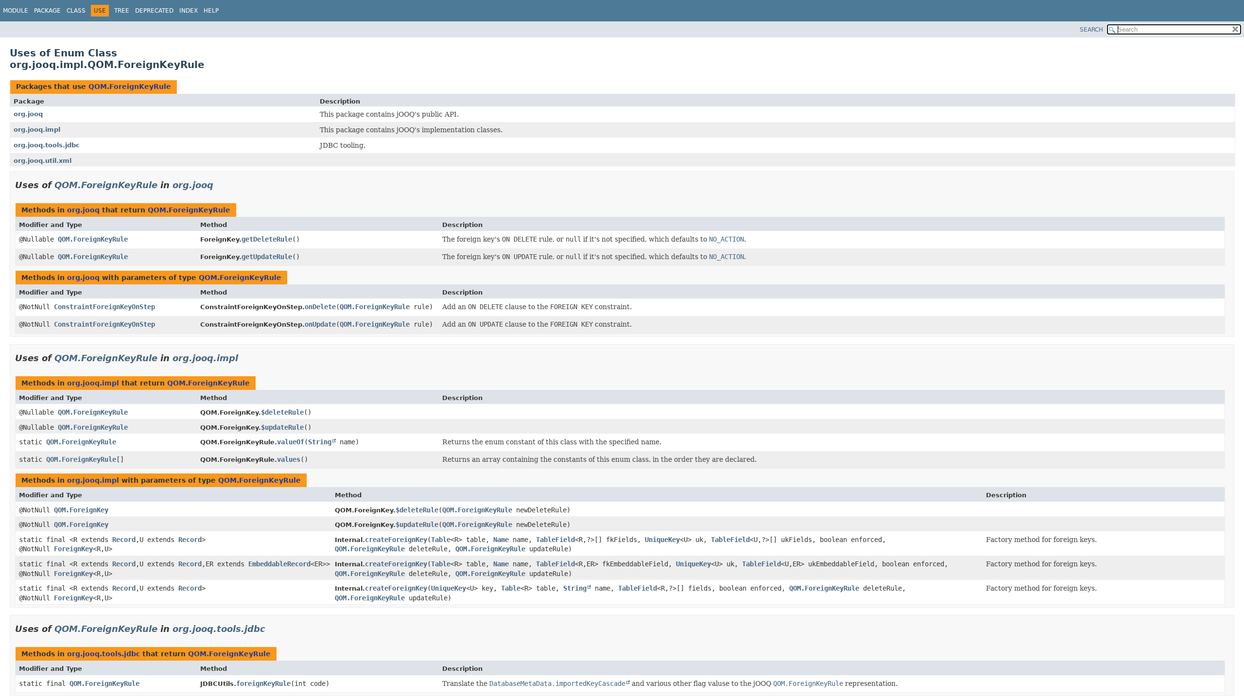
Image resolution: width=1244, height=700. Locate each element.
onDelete (320, 307)
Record (124, 539)
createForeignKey (396, 539)
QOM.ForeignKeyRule (129, 86)
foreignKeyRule (263, 683)
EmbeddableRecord (279, 564)
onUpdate (320, 324)
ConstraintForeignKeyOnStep (104, 307)
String (319, 442)
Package (47, 10)
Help (211, 10)
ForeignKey (73, 549)
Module (15, 10)
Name (501, 539)
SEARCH (1091, 29)
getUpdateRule (267, 257)
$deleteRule (282, 412)
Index (188, 10)
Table (440, 539)
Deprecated (154, 10)
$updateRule (282, 427)
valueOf (290, 442)
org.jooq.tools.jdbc (47, 145)
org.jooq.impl (37, 129)
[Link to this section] (220, 185)
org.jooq (28, 114)
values (288, 459)
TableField (555, 539)
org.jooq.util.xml (42, 160)
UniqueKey (662, 539)
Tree (121, 10)
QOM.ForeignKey (81, 510)
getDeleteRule (267, 239)
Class (76, 10)
